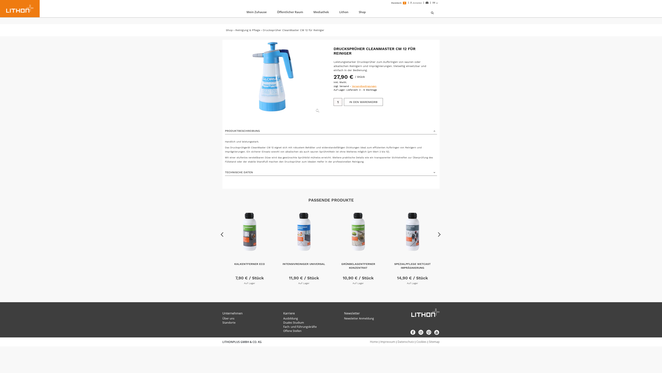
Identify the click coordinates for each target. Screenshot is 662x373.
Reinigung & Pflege (247, 30)
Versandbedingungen (364, 86)
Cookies (421, 342)
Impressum (387, 342)
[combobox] (436, 2)
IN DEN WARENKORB (363, 102)
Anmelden (417, 3)
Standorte (228, 322)
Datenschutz (406, 342)
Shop (229, 30)
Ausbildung (290, 318)
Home (374, 342)
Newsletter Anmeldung (359, 318)
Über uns (228, 318)
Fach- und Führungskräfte (300, 327)
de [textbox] (434, 2)
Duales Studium (293, 322)
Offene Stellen (292, 331)
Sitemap (434, 342)
